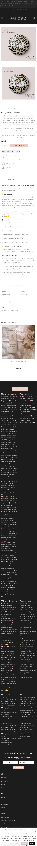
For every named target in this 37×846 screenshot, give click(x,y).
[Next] (7, 62)
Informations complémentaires (16, 286)
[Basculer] (3, 179)
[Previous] (3, 62)
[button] (2, 18)
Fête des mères (12, 109)
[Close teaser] (27, 841)
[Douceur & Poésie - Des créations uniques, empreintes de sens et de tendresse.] (18, 18)
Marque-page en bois (18, 361)
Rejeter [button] (32, 843)
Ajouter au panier (18, 145)
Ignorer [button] (11, 5)
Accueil (3, 109)
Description (10, 179)
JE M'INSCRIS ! (18, 767)
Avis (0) (8, 302)
